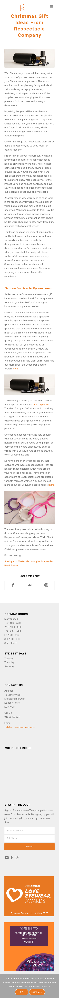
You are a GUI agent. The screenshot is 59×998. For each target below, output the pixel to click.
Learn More (37, 992)
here (15, 368)
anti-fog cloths (41, 404)
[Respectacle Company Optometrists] (24, 6)
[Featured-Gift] (29, 58)
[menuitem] (52, 6)
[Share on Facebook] (13, 585)
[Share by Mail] (29, 585)
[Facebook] (11, 858)
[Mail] (6, 858)
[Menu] (52, 6)
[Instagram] (16, 858)
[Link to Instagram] (46, 585)
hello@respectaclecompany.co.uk (19, 727)
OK (21, 992)
